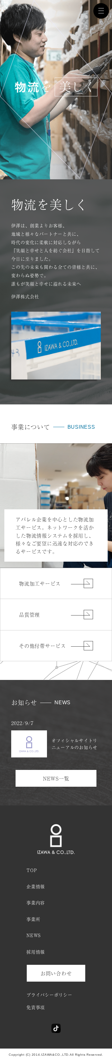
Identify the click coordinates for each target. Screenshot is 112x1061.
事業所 (33, 919)
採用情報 (35, 952)
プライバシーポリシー (49, 995)
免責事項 (35, 1007)
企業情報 (35, 886)
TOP (31, 870)
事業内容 (35, 902)
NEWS (33, 935)
